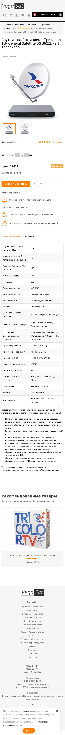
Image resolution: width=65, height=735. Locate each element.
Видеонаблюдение (32, 617)
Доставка (32, 650)
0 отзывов (57, 142)
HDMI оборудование (32, 621)
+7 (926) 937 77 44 (32, 668)
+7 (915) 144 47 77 (32, 665)
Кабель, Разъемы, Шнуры (32, 632)
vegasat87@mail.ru (32, 672)
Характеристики (12, 236)
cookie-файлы (23, 711)
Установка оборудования (32, 639)
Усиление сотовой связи (32, 613)
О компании (32, 653)
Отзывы (29, 236)
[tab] (12, 236)
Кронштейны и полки (32, 624)
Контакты (32, 657)
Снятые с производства (32, 642)
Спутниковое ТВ (32, 610)
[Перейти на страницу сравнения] (17, 14)
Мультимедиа (32, 628)
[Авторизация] (29, 14)
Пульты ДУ (32, 635)
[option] (9, 128)
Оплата (32, 646)
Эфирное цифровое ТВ (33, 606)
